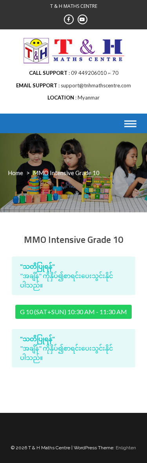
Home (15, 172)
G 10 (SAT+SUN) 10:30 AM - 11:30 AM (73, 311)
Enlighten (126, 447)
